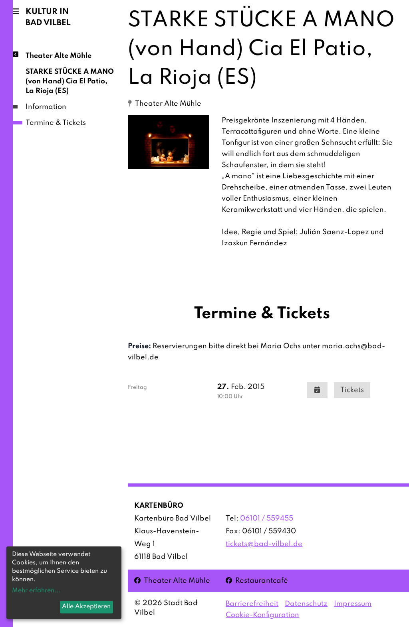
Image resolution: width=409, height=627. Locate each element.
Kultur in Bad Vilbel (48, 17)
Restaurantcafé (257, 580)
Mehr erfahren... (36, 591)
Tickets (352, 390)
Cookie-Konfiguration (262, 615)
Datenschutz (306, 603)
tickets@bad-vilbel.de (264, 544)
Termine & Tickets (56, 122)
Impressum (352, 603)
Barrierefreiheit (252, 603)
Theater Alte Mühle (58, 55)
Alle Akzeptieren (86, 606)
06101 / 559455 (266, 518)
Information (46, 106)
